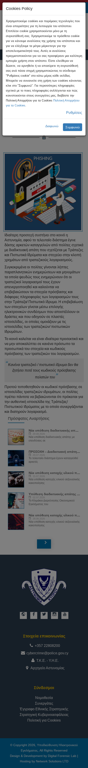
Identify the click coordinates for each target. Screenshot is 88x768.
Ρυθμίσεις (74, 113)
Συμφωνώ (72, 127)
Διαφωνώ (51, 126)
